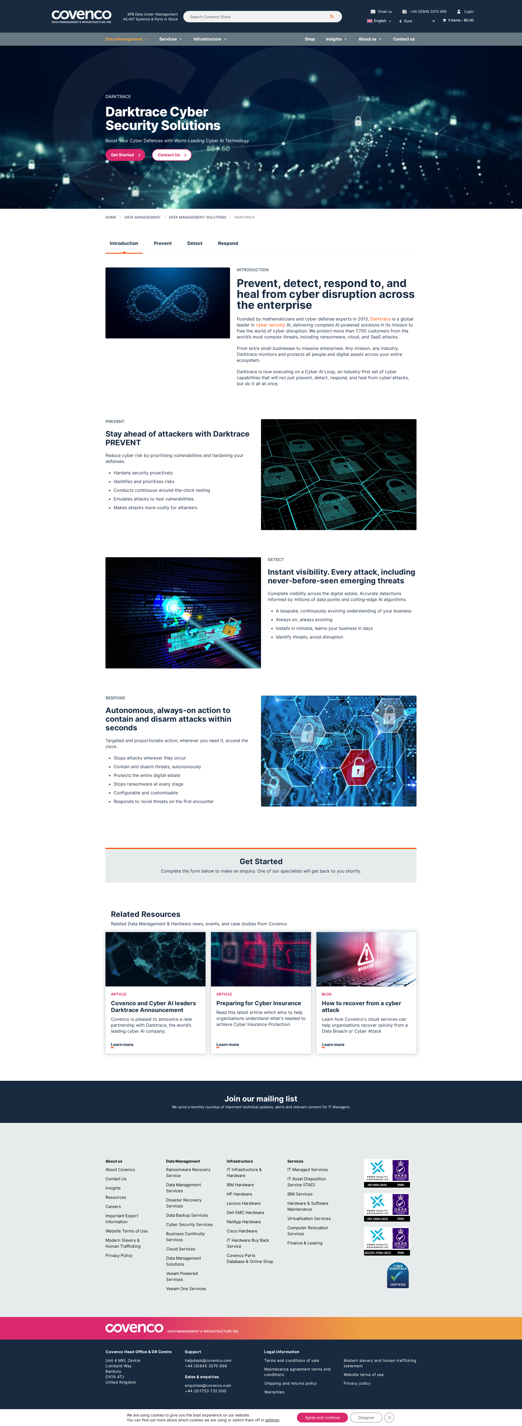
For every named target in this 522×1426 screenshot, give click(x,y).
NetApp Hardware (244, 1221)
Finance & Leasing (304, 1243)
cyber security (270, 325)
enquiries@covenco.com (208, 1385)
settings (272, 1420)
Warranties (274, 1392)
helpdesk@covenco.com (208, 1360)
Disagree (366, 1417)
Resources (115, 1197)
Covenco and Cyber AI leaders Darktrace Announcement (153, 1006)
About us (367, 39)
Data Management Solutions (197, 217)
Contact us (404, 39)
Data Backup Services (187, 1215)
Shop (310, 39)
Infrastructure (207, 39)
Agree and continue (322, 1417)
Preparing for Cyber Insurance (258, 1003)
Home (110, 217)
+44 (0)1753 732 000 (205, 1390)
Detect (195, 243)
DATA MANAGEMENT (143, 217)
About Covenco (120, 1169)
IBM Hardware (240, 1184)
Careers (113, 1206)
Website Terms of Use (126, 1231)
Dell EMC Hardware (245, 1212)
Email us (385, 11)
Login (469, 11)
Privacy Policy (118, 1255)
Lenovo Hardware (244, 1203)
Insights (334, 39)
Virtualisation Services (309, 1218)
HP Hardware (239, 1194)
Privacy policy (357, 1383)
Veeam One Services (186, 1288)
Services (168, 39)
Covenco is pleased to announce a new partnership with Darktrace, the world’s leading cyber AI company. (151, 1025)
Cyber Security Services (189, 1224)
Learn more (122, 1044)
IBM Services (300, 1194)
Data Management (123, 39)
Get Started (122, 154)
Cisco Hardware (242, 1231)
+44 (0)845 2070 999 (428, 11)
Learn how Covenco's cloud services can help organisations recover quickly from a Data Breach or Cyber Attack (365, 1025)
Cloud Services (180, 1248)
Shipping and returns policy (290, 1383)
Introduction (124, 243)
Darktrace (380, 319)
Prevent (163, 243)
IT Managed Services (307, 1169)
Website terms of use (364, 1374)
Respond (228, 243)
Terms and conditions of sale (291, 1360)
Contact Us (169, 154)
